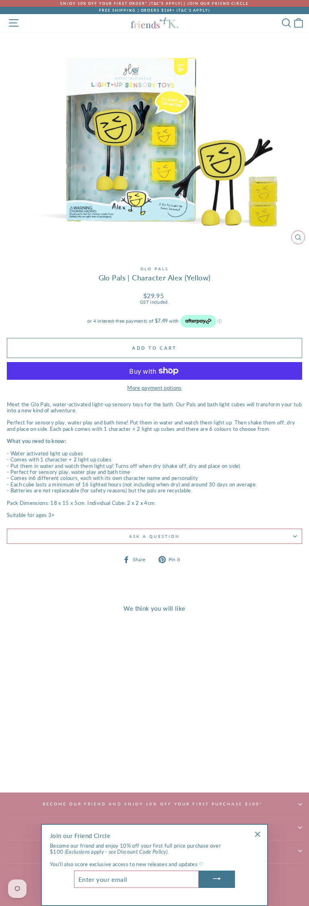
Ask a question (154, 536)
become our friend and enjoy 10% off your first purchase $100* (153, 803)
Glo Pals (154, 268)
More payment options (154, 388)
